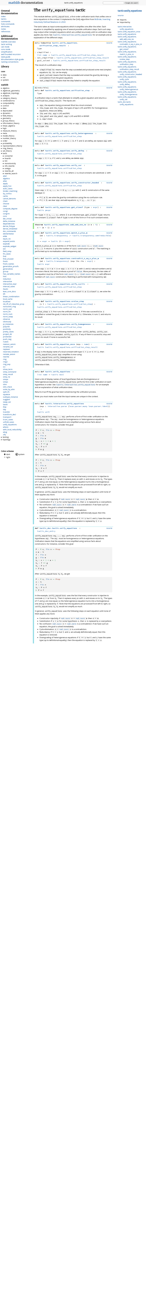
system (6, 80)
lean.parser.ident (98, 406)
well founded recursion (11, 54)
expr (95, 207)
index (3, 16)
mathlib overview (8, 42)
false (79, 271)
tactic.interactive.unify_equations (72, 35)
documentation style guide (12, 59)
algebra (6, 88)
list (39, 55)
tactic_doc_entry (46, 531)
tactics (3, 19)
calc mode (5, 47)
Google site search (131, 3)
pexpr (48, 210)
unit (47, 412)
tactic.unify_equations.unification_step (59, 136)
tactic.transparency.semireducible (91, 235)
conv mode (5, 49)
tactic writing (6, 44)
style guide (5, 57)
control (6, 105)
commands (5, 21)
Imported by (125, 22)
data (4, 75)
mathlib (14, 3)
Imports (123, 19)
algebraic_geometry (11, 90)
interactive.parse (57, 406)
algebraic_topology (11, 93)
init (4, 77)
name (45, 55)
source (121, 15)
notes (3, 29)
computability (8, 103)
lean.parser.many (78, 406)
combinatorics (9, 100)
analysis (6, 95)
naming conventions (9, 62)
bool (61, 374)
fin (47, 430)
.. (125, 27)
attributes (5, 26)
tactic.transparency (57, 235)
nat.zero (71, 505)
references (5, 31)
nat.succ (81, 246)
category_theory (10, 98)
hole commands (7, 24)
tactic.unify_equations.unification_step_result (77, 55)
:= (70, 235)
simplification (6, 52)
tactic (40, 210)
